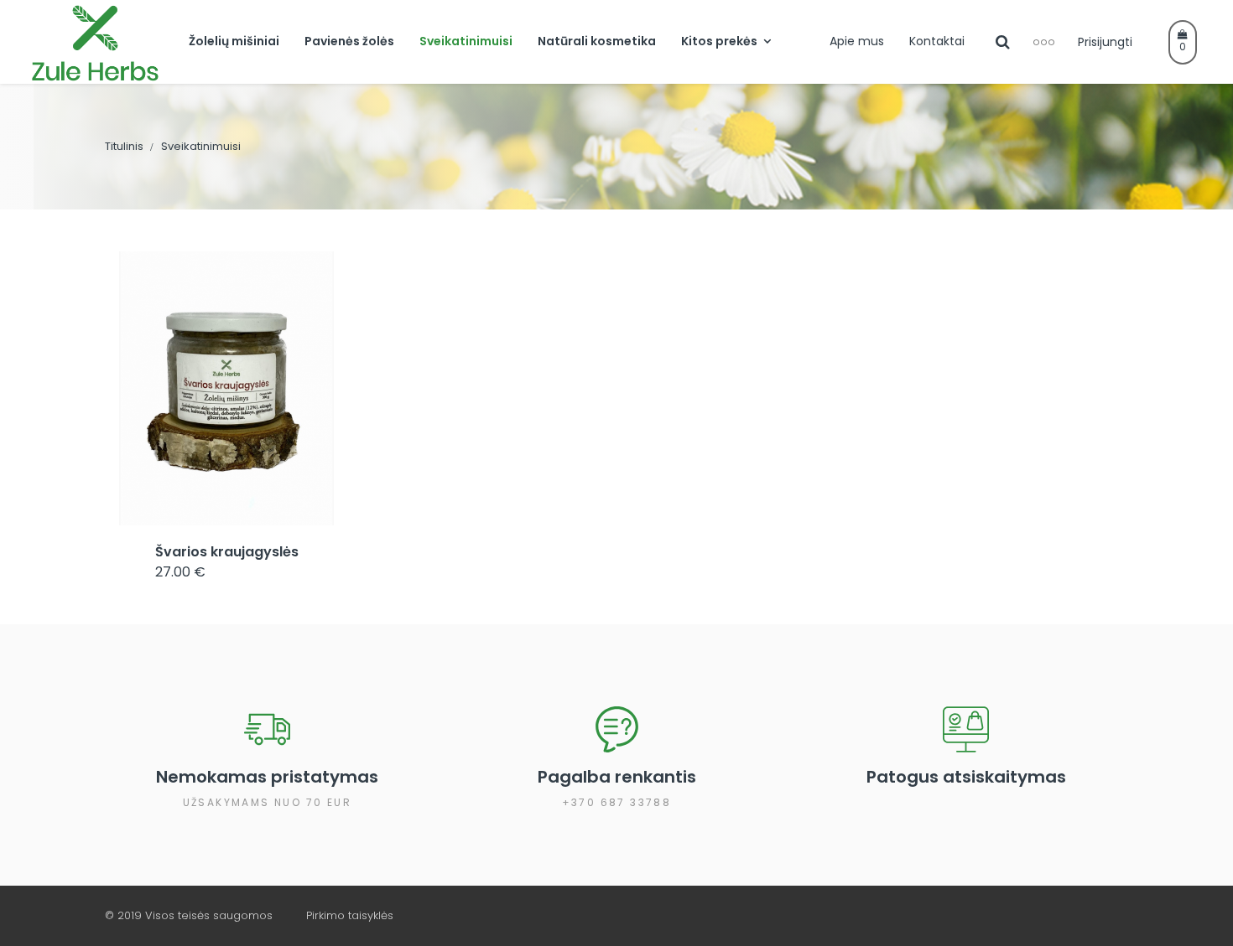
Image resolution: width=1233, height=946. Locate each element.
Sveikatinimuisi (465, 41)
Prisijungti (1105, 42)
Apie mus (857, 41)
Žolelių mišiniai (234, 41)
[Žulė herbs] (100, 42)
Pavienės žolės (349, 41)
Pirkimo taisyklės (349, 915)
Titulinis (124, 146)
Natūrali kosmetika (597, 41)
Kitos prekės (719, 41)
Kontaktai (937, 41)
